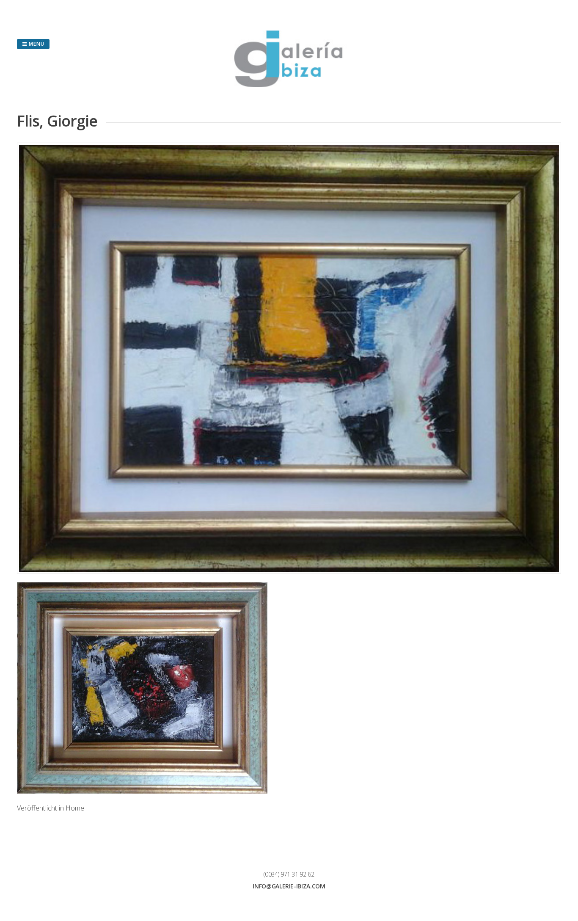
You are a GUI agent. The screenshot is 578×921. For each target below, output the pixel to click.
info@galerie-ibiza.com (289, 886)
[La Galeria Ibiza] (289, 84)
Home (75, 808)
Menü (35, 43)
